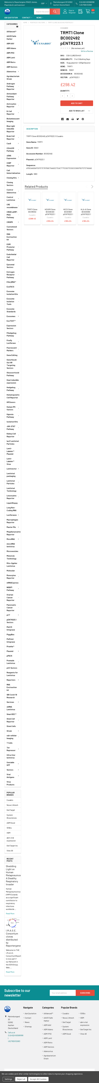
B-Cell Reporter (10, 112)
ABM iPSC (10, 53)
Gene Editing (12, 355)
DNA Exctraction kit (12, 237)
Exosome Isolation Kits (12, 292)
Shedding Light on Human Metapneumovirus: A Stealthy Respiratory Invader (15, 875)
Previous (87, 186)
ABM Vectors (12, 67)
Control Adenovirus (11, 191)
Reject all (21, 1079)
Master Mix (11, 527)
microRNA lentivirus (11, 545)
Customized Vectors (12, 228)
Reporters (11, 680)
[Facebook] (62, 119)
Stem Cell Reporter (11, 720)
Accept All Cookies (38, 1079)
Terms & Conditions (16, 1070)
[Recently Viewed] (82, 11)
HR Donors (11, 402)
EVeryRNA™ (11, 282)
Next (91, 186)
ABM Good (11, 823)
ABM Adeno (11, 48)
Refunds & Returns (60, 1070)
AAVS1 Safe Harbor (11, 37)
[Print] (73, 119)
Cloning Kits (12, 178)
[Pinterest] (83, 119)
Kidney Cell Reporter (11, 435)
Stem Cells (11, 726)
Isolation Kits (12, 422)
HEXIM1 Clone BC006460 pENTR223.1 (50, 211)
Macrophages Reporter (12, 521)
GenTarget (11, 810)
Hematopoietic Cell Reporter (13, 396)
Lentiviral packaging (11, 474)
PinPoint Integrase (11, 640)
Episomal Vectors (10, 265)
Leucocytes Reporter (11, 496)
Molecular (11, 570)
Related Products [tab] (36, 186)
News (38, 17)
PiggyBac (10, 634)
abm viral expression (11, 839)
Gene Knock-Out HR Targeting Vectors (12, 364)
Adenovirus (11, 71)
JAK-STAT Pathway (11, 427)
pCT (8, 615)
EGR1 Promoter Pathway (11, 247)
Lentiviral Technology (11, 489)
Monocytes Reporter (11, 576)
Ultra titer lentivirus (11, 756)
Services (10, 702)
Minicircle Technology (11, 557)
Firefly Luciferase (11, 341)
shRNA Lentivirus (11, 708)
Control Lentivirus (11, 198)
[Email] (67, 119)
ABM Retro (11, 62)
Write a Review (87, 51)
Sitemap (28, 1026)
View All (10, 850)
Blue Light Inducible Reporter (11, 129)
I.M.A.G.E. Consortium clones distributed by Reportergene (13, 938)
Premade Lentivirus (11, 661)
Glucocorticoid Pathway (13, 374)
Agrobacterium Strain (13, 77)
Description (32, 129)
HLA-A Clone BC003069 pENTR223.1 (86, 211)
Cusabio (10, 800)
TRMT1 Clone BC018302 (32, 210)
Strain (9, 731)
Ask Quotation (11, 17)
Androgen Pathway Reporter (11, 86)
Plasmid (10, 651)
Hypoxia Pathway (10, 415)
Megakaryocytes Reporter (14, 533)
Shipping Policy (38, 1070)
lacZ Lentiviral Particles (13, 442)
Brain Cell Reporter (11, 137)
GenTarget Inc (12, 845)
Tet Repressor (11, 749)
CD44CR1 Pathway (10, 149)
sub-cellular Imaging (12, 736)
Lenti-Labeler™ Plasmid (10, 451)
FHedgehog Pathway (11, 334)
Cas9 (9, 143)
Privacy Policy (83, 1070)
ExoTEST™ (11, 321)
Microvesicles (12, 551)
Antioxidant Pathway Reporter (12, 96)
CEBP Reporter (10, 164)
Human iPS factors (11, 408)
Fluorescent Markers (12, 349)
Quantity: (65, 91)
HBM (8, 833)
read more (10, 913)
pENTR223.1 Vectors (11, 621)
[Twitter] (78, 119)
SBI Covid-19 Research (12, 696)
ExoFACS (10, 287)
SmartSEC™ (11, 714)
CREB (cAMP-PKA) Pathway (12, 214)
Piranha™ (10, 646)
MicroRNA (11, 539)
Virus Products (10, 783)
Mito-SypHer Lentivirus (12, 564)
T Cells (9, 743)
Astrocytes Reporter (11, 105)
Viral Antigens (10, 775)
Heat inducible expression (13, 381)
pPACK (9, 656)
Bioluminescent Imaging (13, 120)
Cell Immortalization (13, 171)
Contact (26, 17)
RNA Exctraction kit (12, 687)
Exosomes (11, 316)
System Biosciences (12, 816)
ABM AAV (10, 43)
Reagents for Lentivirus (12, 673)
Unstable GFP (10, 763)
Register (72, 13)
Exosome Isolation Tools (10, 301)
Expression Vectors (11, 326)
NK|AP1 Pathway (10, 588)
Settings (8, 1079)
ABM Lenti (11, 57)
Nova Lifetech (12, 805)
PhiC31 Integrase (11, 628)
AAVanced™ (11, 31)
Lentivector (12, 469)
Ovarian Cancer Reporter (10, 597)
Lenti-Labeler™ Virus (10, 461)
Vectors (10, 770)
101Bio (9, 828)
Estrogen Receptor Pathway (11, 274)
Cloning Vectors (10, 183)
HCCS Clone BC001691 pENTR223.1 (68, 211)
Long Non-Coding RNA (11, 508)
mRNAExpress (12, 583)
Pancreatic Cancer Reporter (11, 607)
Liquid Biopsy (12, 503)
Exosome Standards (11, 310)
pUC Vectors (12, 668)
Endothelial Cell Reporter (11, 257)
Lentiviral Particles (11, 482)
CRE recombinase (12, 205)
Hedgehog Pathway (11, 388)
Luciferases (12, 515)
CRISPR (10, 222)
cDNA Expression (11, 156)
